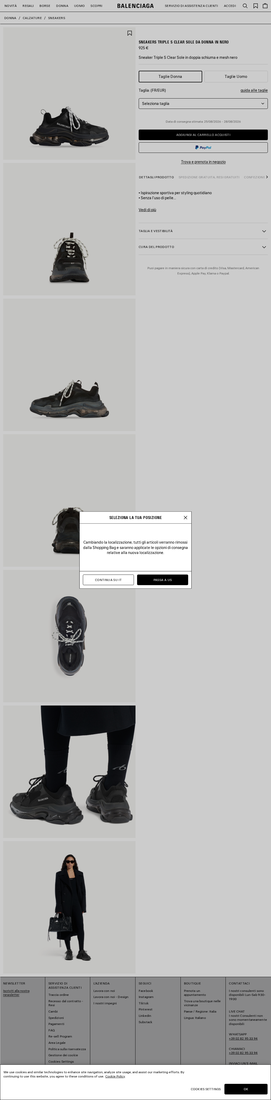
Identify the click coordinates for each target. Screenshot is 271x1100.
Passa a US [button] (162, 580)
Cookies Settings (206, 1089)
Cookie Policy (115, 1076)
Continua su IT (108, 580)
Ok (246, 1089)
